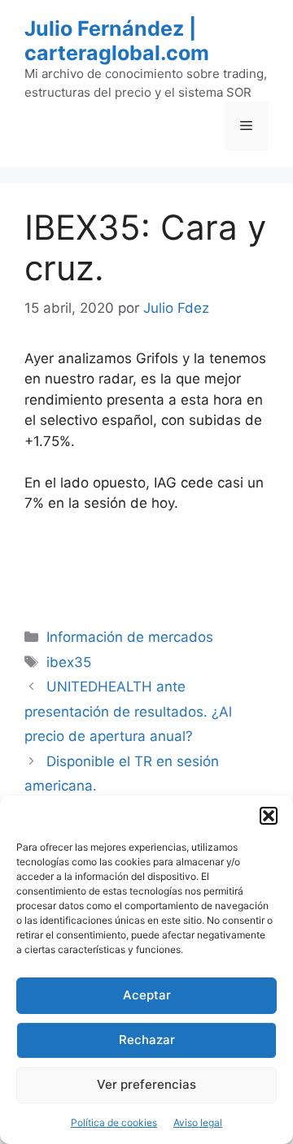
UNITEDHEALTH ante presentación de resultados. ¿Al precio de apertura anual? (128, 711)
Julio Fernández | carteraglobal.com (116, 40)
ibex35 (68, 662)
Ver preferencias (146, 1084)
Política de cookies (114, 1122)
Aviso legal (197, 1122)
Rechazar (147, 1039)
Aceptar (147, 995)
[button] (268, 816)
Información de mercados (129, 637)
